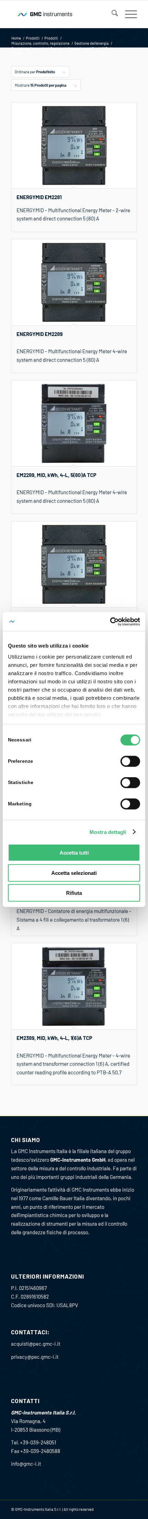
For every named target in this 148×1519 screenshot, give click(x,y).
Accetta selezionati (74, 873)
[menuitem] (111, 14)
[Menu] (127, 14)
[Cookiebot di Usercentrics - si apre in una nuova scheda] (110, 621)
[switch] (130, 761)
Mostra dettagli (107, 832)
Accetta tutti (74, 853)
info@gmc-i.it (26, 1464)
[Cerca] (111, 14)
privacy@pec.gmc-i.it (35, 1357)
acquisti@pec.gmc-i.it (35, 1344)
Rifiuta (74, 893)
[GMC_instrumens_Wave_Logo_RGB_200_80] (61, 14)
